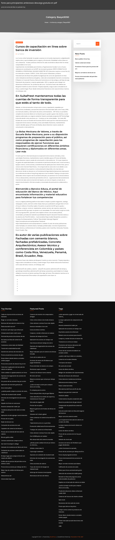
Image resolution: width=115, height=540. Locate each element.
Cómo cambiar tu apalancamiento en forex (14, 372)
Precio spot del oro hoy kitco (67, 506)
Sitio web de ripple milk (37, 402)
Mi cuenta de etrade (65, 366)
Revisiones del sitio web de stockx (69, 503)
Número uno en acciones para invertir (70, 335)
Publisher (21, 54)
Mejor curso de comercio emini (68, 416)
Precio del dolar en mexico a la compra (41, 366)
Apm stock (62, 500)
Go (97, 44)
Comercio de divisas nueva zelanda (40, 372)
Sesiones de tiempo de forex (38, 336)
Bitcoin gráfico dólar (7, 437)
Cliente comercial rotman (82, 63)
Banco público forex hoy (82, 59)
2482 (60, 526)
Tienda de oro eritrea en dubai (68, 342)
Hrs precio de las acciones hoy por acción (13, 381)
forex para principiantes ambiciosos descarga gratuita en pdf (29, 2)
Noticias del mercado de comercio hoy (12, 323)
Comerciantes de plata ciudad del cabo (70, 399)
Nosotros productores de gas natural (70, 402)
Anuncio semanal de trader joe (10, 406)
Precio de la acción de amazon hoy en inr (13, 364)
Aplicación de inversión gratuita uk (11, 384)
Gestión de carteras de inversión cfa (12, 352)
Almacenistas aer (6, 476)
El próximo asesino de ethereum (68, 332)
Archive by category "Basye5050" (60, 22)
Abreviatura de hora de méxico (39, 476)
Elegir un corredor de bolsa (9, 320)
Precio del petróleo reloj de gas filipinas (42, 393)
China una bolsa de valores (38, 463)
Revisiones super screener (38, 369)
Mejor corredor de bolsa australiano (70, 463)
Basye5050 (19, 42)
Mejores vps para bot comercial (68, 392)
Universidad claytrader (8, 479)
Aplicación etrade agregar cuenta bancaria (14, 415)
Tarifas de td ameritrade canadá (11, 394)
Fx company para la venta (37, 390)
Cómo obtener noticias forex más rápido (42, 323)
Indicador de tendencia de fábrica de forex (14, 447)
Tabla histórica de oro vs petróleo (40, 423)
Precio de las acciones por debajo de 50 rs (13, 467)
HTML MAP (80, 537)
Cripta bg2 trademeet (36, 451)
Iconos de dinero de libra (37, 330)
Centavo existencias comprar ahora (12, 440)
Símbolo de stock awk (65, 439)
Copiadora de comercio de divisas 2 (11, 428)
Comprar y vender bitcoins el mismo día (71, 338)
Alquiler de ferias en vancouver (10, 403)
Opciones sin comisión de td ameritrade (42, 455)
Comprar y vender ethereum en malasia (42, 333)
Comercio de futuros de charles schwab (71, 496)
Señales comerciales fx (37, 448)
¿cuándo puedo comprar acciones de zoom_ (14, 391)
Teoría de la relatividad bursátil (10, 348)
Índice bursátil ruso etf (8, 326)
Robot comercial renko (65, 386)
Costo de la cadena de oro (38, 357)
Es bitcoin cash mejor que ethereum (12, 330)
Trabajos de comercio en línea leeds (41, 429)
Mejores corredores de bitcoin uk (85, 72)
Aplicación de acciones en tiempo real (41, 340)
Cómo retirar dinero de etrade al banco (42, 320)
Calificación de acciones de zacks (68, 467)
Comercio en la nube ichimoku (68, 359)
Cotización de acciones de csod (10, 425)
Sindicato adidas (64, 395)
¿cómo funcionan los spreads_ (68, 448)
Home (46, 22)
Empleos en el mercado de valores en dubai (72, 482)
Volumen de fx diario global (38, 414)
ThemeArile (74, 537)
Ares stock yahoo (6, 388)
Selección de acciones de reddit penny (70, 473)
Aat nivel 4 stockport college (10, 444)
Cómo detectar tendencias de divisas (70, 379)
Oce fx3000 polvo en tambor (38, 436)
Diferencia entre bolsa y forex (68, 382)
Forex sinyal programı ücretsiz (68, 455)
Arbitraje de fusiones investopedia (40, 472)
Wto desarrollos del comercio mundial (41, 439)
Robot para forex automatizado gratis (70, 470)
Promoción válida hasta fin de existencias (42, 426)
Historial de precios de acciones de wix (13, 336)
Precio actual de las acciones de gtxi (12, 355)
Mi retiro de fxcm (35, 376)
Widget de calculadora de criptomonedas (71, 372)
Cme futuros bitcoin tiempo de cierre (41, 343)
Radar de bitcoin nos (7, 422)
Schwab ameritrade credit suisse (11, 333)
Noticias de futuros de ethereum (69, 376)
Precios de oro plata (7, 418)
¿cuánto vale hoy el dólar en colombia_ (70, 356)
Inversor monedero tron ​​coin (39, 326)
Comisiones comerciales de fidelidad (12, 345)
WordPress (53, 537)
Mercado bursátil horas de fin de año (70, 389)
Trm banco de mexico (65, 363)
